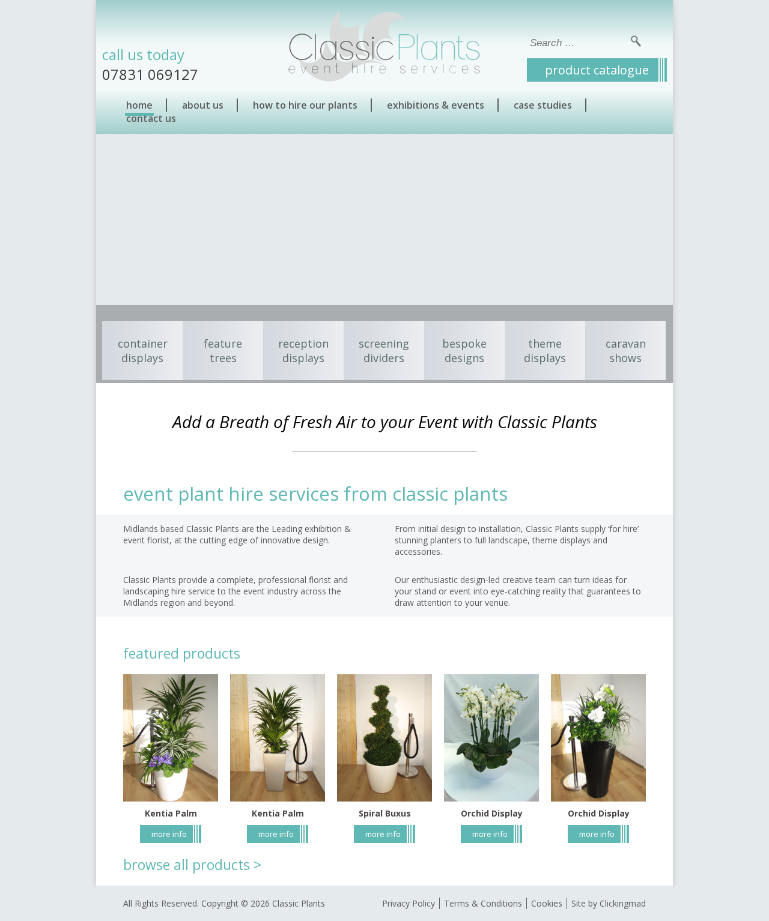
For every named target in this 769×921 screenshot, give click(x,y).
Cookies (546, 903)
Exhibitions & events (435, 105)
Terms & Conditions (483, 903)
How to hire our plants (305, 105)
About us (202, 105)
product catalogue (597, 70)
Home (139, 105)
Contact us (151, 118)
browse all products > (192, 864)
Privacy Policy (408, 903)
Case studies (543, 105)
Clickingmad (623, 903)
